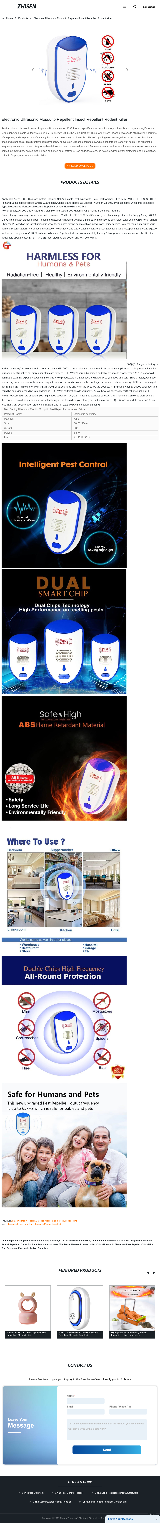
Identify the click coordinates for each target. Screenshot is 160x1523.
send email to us (82, 165)
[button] (125, 7)
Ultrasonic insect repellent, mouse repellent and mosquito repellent (44, 1220)
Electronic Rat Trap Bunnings (44, 1240)
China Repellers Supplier (15, 1240)
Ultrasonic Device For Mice (76, 1240)
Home (9, 18)
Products (23, 18)
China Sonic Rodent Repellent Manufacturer (104, 1501)
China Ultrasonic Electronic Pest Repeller (118, 1244)
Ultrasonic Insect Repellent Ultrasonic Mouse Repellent (34, 1224)
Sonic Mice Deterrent (32, 1492)
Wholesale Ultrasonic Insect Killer (77, 1244)
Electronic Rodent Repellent (33, 1248)
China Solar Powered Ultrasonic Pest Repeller (116, 1240)
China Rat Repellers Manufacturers (39, 1244)
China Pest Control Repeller (69, 1492)
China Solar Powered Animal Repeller (52, 1501)
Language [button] (149, 6)
